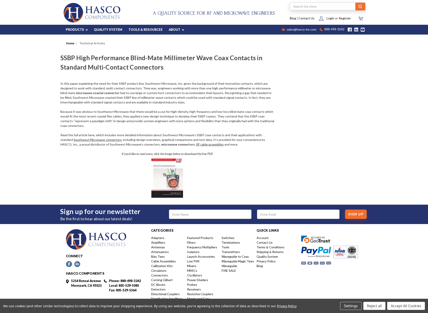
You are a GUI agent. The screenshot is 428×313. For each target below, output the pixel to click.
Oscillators (194, 275)
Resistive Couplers (200, 294)
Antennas (158, 247)
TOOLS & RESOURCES (145, 29)
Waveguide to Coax (235, 256)
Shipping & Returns (270, 252)
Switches (228, 238)
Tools (225, 247)
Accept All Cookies (406, 305)
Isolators (193, 252)
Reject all (374, 305)
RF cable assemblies (210, 144)
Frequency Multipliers (202, 247)
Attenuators (160, 252)
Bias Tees (158, 256)
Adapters (157, 238)
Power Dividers (197, 280)
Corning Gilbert (162, 280)
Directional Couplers (165, 294)
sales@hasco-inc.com (301, 30)
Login (330, 18)
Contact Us (306, 18)
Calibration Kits (162, 266)
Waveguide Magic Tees (238, 261)
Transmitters (231, 252)
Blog (293, 18)
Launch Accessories (201, 256)
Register (345, 18)
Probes (192, 284)
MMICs (192, 270)
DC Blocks (158, 284)
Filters (191, 242)
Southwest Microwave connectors (98, 140)
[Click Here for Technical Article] (167, 177)
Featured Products (200, 238)
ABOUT (175, 29)
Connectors (159, 275)
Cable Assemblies (163, 261)
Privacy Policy (266, 261)
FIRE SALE (229, 270)
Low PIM (193, 261)
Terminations (231, 242)
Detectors (158, 289)
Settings (351, 305)
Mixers (191, 266)
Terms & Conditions (270, 247)
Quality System (267, 256)
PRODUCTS (75, 29)
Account (263, 238)
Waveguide (229, 266)
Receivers (194, 289)
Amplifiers (158, 242)
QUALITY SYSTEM (108, 29)
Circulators (159, 270)
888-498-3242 (334, 29)
